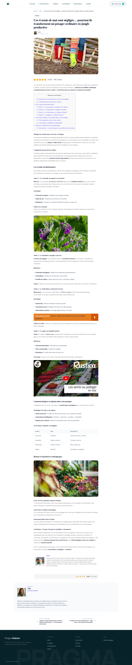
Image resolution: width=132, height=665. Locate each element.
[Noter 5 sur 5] (84, 576)
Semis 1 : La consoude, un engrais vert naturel (52, 107)
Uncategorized (51, 646)
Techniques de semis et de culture (49, 120)
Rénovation (78, 4)
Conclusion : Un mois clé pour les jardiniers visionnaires (56, 128)
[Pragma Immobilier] (8, 4)
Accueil (32, 4)
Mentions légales (108, 640)
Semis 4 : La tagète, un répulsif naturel (50, 115)
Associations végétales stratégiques (49, 123)
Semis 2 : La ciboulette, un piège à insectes (51, 109)
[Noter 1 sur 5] (77, 576)
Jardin (89, 4)
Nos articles (118, 4)
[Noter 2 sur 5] (79, 576)
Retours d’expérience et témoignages (47, 125)
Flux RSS (77, 646)
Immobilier (66, 4)
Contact (77, 643)
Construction (44, 4)
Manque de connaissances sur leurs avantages (53, 99)
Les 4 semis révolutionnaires (44, 104)
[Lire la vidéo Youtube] (66, 378)
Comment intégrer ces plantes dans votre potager (51, 117)
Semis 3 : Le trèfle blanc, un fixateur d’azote (52, 112)
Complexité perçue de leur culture (49, 102)
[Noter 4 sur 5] (83, 576)
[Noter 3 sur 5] (81, 576)
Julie (39, 32)
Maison (55, 4)
